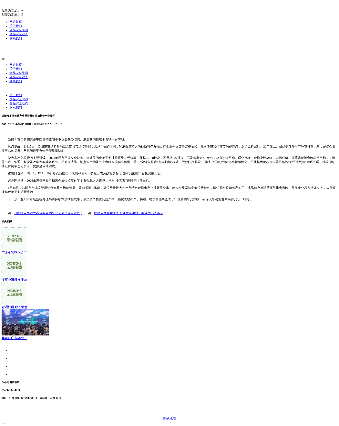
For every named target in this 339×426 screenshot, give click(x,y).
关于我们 (15, 26)
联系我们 (15, 38)
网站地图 (169, 418)
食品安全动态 (18, 34)
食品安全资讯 (18, 30)
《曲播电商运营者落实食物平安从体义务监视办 (47, 213)
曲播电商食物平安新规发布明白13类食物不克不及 (128, 213)
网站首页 (15, 22)
